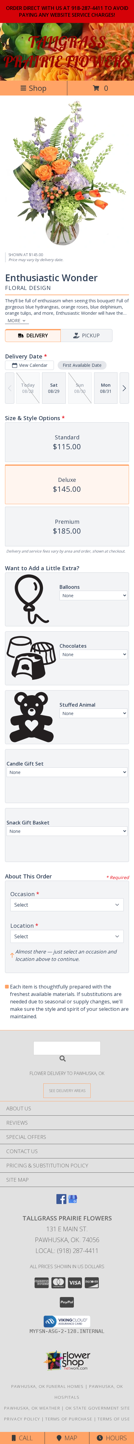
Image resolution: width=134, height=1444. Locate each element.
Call (24, 1438)
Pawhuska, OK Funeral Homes (47, 1386)
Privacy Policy (22, 1419)
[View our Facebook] (61, 1202)
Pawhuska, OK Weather (32, 1408)
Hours (115, 1438)
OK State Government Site (97, 1408)
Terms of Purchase (68, 1419)
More (13, 320)
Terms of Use (114, 1419)
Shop (37, 88)
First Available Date (82, 365)
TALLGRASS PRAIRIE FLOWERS (67, 51)
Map (69, 1438)
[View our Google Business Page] (73, 1202)
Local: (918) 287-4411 (67, 1250)
